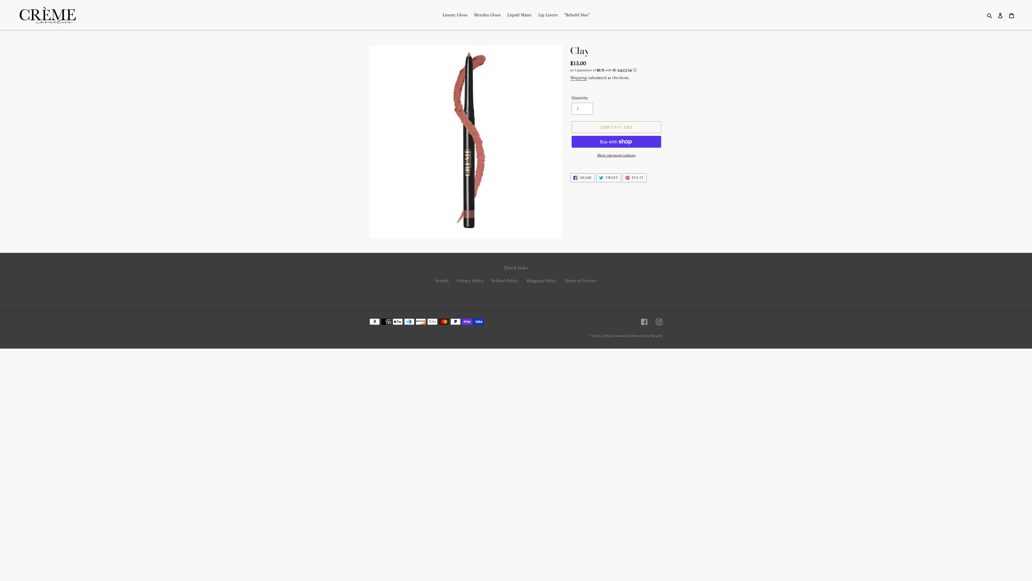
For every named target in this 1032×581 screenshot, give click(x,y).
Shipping (578, 77)
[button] (603, 70)
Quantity (580, 97)
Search (442, 280)
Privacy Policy (470, 280)
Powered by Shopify (646, 336)
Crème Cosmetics (616, 336)
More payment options (616, 155)
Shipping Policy (541, 280)
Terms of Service (581, 280)
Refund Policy (505, 280)
